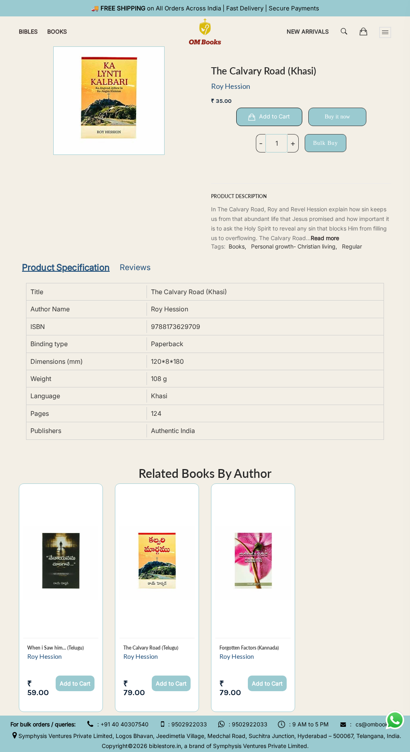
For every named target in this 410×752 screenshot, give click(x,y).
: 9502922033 (187, 724)
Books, (237, 246)
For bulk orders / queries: (43, 724)
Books (57, 31)
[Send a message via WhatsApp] (395, 720)
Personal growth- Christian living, (294, 246)
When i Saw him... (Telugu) (55, 648)
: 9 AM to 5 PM (309, 724)
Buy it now (337, 117)
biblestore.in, (166, 745)
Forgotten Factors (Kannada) (249, 648)
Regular (352, 246)
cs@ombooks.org (379, 724)
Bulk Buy (325, 143)
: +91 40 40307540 (123, 724)
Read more (325, 238)
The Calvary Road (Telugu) (150, 648)
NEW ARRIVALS (308, 31)
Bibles (28, 31)
